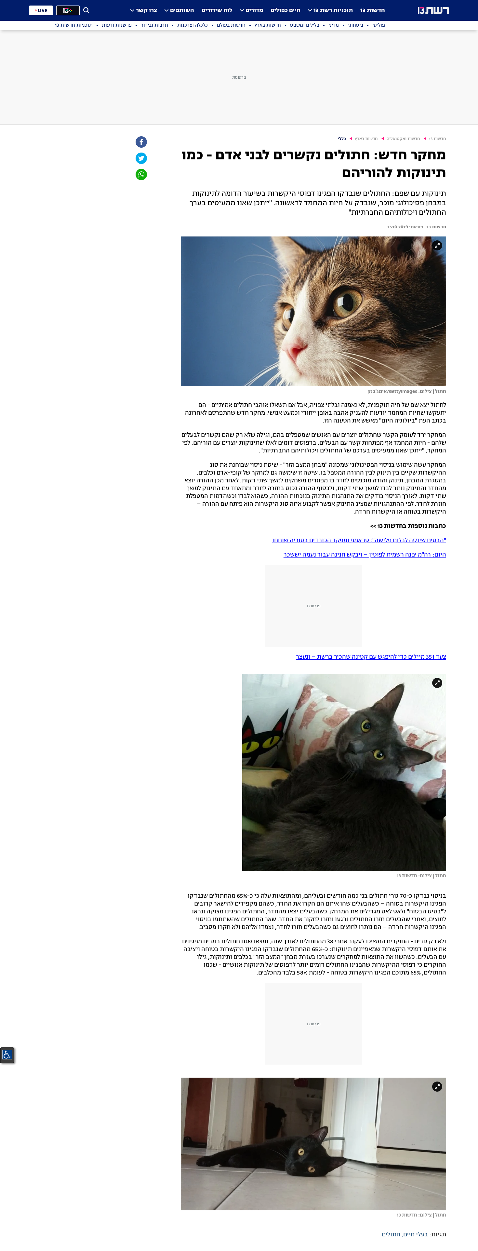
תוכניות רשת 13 (333, 10)
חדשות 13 (372, 10)
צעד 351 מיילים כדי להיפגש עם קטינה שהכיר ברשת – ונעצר (371, 657)
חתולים (391, 1235)
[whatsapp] (141, 174)
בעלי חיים (415, 1235)
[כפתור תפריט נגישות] (7, 1054)
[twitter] (141, 158)
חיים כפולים (285, 10)
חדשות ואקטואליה (403, 139)
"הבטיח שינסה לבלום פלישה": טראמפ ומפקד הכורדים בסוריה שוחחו (359, 541)
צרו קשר (146, 10)
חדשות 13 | (434, 227)
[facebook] (141, 142)
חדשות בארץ (366, 139)
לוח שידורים (217, 10)
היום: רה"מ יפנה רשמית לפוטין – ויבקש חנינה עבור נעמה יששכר (365, 555)
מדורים (254, 10)
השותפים (182, 10)
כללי (342, 139)
